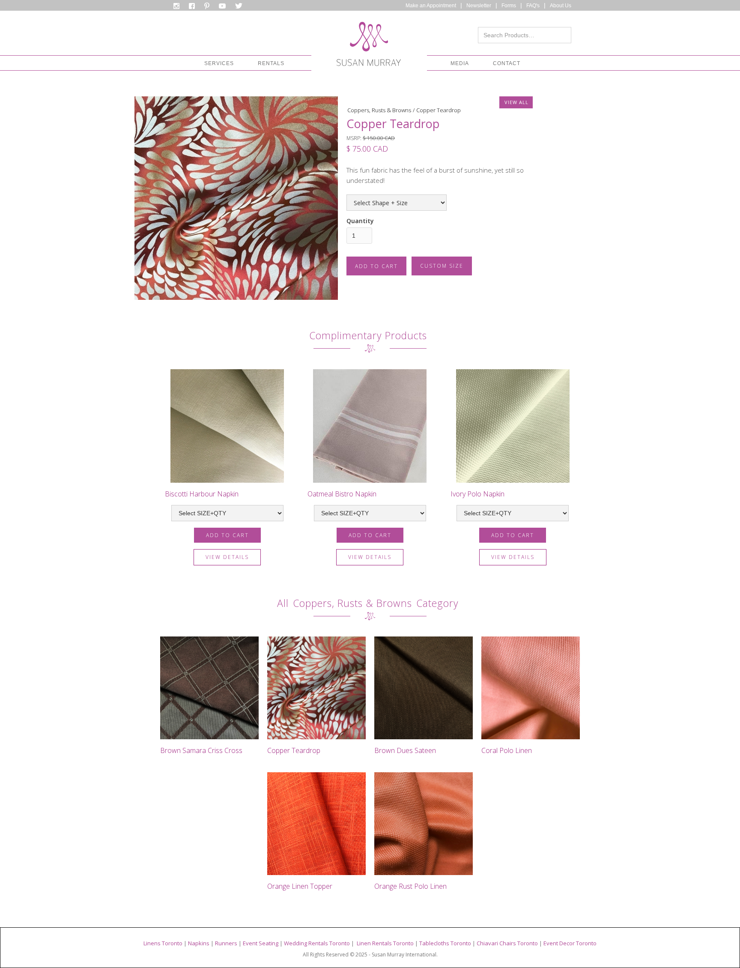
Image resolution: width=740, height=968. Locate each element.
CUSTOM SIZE (441, 265)
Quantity (360, 221)
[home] (369, 46)
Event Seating (260, 943)
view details (227, 557)
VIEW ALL (516, 102)
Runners (226, 943)
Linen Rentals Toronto (385, 943)
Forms (508, 6)
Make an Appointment (431, 6)
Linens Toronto (162, 943)
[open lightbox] (236, 198)
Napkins (198, 943)
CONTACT (506, 63)
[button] (219, 63)
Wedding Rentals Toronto (317, 943)
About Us (560, 6)
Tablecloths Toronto (445, 943)
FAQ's (533, 6)
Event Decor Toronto (570, 943)
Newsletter (478, 6)
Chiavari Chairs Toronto (507, 943)
